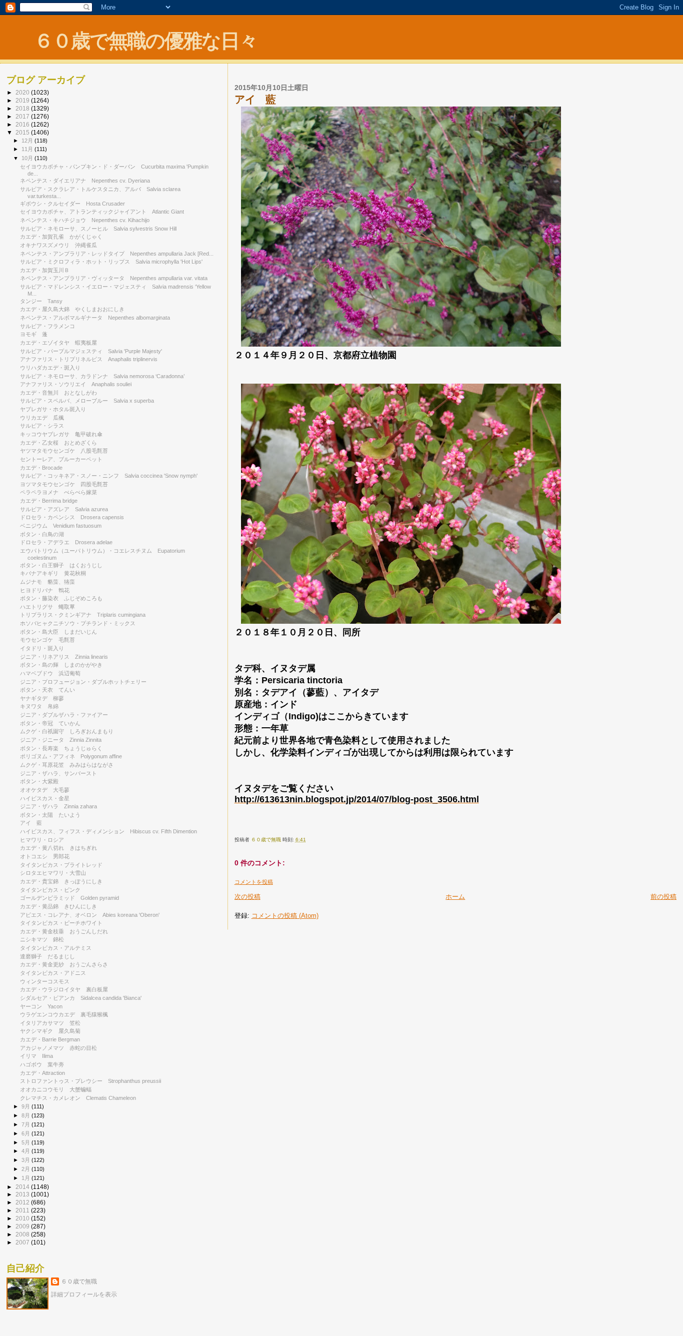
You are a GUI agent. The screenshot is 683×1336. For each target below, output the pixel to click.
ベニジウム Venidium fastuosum (61, 526)
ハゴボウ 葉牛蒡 (42, 1064)
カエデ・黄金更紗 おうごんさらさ (64, 964)
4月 (27, 1151)
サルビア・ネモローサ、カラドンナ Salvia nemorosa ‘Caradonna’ (102, 376)
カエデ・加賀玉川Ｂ (45, 270)
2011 (23, 1210)
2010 (23, 1218)
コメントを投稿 (253, 882)
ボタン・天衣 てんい (47, 690)
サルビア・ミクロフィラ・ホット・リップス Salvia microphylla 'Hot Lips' (111, 262)
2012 (23, 1202)
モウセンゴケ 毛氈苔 (47, 640)
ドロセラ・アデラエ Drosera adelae (66, 542)
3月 (27, 1160)
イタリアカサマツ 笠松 (50, 1023)
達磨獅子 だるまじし (47, 956)
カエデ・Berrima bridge (49, 501)
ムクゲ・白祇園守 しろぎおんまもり (67, 731)
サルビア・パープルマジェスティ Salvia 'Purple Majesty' (91, 351)
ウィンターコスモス (47, 981)
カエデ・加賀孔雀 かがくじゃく (61, 237)
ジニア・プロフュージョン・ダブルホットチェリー (83, 682)
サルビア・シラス (42, 426)
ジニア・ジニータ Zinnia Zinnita (61, 740)
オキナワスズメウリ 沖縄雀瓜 (58, 245)
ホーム (455, 896)
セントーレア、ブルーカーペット (61, 459)
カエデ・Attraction (42, 1073)
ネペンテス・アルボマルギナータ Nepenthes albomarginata (98, 318)
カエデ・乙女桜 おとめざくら (58, 443)
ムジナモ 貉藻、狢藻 (47, 582)
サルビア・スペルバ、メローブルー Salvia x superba (87, 401)
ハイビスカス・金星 (45, 798)
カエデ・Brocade (41, 468)
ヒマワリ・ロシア (42, 840)
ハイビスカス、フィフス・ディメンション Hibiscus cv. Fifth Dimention (108, 831)
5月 (27, 1142)
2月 (27, 1169)
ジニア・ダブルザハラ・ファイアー (64, 715)
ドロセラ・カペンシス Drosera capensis (72, 517)
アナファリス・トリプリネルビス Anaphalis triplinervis (89, 359)
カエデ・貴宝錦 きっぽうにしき (61, 881)
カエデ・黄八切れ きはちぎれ (58, 848)
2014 (23, 1186)
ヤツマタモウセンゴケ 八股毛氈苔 (64, 451)
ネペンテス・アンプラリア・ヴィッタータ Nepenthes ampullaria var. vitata (114, 278)
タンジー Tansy (41, 301)
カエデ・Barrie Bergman (50, 1039)
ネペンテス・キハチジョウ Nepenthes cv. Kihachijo (85, 220)
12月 (28, 141)
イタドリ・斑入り (42, 648)
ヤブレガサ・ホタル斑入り (53, 409)
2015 (23, 132)
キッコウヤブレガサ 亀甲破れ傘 (61, 434)
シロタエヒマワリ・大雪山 (53, 873)
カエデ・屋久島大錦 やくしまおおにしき (72, 309)
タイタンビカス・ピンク (50, 890)
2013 (23, 1194)
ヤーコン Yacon (41, 1006)
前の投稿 (663, 896)
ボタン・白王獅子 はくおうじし (61, 565)
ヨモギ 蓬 (34, 334)
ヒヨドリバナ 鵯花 (45, 590)
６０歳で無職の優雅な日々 (146, 41)
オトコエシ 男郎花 (45, 856)
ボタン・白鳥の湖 (42, 534)
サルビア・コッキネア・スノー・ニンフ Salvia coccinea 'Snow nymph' (109, 476)
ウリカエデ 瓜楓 (42, 418)
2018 (23, 108)
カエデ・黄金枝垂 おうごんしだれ (64, 931)
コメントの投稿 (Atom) (285, 915)
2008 (23, 1234)
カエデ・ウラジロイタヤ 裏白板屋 (64, 989)
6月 (27, 1133)
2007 (23, 1242)
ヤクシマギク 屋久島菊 (50, 1031)
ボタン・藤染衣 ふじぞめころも (61, 598)
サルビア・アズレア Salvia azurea (64, 509)
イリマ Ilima (36, 1056)
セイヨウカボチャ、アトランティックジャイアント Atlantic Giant (102, 212)
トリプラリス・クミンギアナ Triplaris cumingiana (83, 615)
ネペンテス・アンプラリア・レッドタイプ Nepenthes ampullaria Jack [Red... (117, 254)
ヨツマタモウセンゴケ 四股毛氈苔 (64, 484)
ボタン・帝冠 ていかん (50, 723)
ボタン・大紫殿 (39, 781)
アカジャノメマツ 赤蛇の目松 (58, 1048)
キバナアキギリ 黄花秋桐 (53, 573)
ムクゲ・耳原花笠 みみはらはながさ (67, 765)
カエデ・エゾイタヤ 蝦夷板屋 (58, 343)
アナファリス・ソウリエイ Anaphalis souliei (76, 384)
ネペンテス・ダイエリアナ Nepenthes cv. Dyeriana (85, 181)
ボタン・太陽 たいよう (50, 815)
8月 (27, 1115)
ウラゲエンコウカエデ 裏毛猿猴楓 (64, 1014)
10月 (28, 158)
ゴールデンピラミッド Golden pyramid (69, 898)
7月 (27, 1124)
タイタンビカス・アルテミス (56, 948)
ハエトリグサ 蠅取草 (47, 607)
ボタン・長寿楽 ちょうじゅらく (61, 748)
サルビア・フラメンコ (47, 326)
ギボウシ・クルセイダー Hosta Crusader (72, 204)
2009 (23, 1226)
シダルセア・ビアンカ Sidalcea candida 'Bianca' (81, 998)
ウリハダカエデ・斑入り (50, 368)
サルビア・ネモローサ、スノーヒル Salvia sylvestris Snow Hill (98, 229)
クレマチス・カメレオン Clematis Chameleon (78, 1098)
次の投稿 (247, 896)
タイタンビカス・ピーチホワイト (61, 923)
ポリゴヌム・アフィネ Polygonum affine (71, 756)
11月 (28, 149)
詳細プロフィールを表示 (84, 1294)
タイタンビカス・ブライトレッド (61, 865)
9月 (27, 1106)
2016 (23, 124)
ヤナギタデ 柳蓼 (42, 698)
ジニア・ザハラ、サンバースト (58, 773)
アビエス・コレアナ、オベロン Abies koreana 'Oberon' (90, 915)
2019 (23, 100)
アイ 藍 (31, 823)
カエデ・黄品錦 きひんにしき (58, 906)
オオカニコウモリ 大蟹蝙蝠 (56, 1089)
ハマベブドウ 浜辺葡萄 (50, 673)
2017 (23, 116)
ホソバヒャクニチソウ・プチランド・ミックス (78, 623)
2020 (23, 92)
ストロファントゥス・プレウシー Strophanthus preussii (90, 1081)
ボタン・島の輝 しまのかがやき (61, 665)
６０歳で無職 (79, 1281)
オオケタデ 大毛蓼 (45, 790)
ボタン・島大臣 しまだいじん (58, 632)
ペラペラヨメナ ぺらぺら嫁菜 (58, 492)
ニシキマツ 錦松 (42, 939)
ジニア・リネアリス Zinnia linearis (64, 657)
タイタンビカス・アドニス (53, 973)
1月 (27, 1178)
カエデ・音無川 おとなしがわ (58, 393)
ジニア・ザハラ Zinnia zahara (58, 806)
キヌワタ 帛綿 (39, 706)
